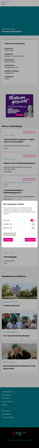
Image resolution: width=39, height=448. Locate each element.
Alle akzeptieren (30, 240)
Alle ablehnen (8, 240)
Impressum (33, 244)
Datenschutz (25, 244)
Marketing (7, 228)
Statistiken (8, 224)
